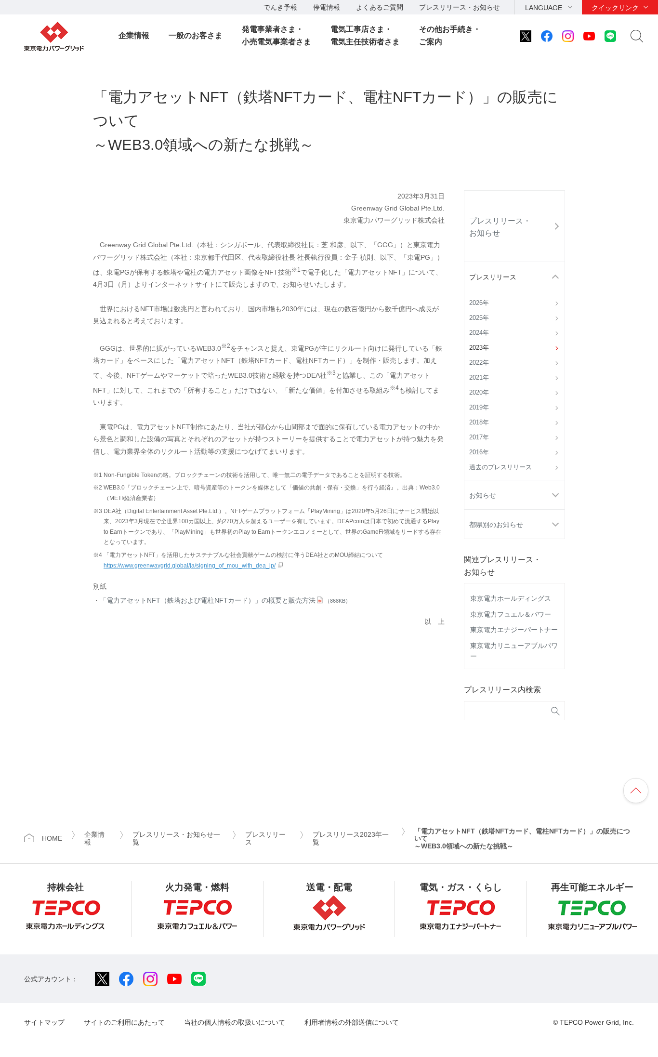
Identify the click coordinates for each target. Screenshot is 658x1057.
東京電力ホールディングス (510, 598)
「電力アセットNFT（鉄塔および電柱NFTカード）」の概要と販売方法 (225, 600)
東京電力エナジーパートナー (514, 630)
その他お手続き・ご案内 (450, 35)
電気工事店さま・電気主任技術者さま (365, 35)
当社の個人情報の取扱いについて (234, 1022)
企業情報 (133, 35)
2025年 (479, 318)
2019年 (479, 407)
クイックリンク (615, 8)
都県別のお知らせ (496, 524)
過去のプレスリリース (500, 467)
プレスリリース (492, 277)
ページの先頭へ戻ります (635, 790)
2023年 (479, 347)
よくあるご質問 (379, 7)
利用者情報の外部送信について (351, 1022)
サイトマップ (44, 1022)
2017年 (479, 437)
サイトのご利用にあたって (124, 1022)
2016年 (479, 452)
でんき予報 (280, 7)
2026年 (479, 303)
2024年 (479, 333)
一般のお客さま (196, 35)
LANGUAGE (543, 8)
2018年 (479, 422)
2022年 (479, 362)
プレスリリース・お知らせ (459, 7)
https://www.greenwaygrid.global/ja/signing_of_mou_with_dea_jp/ (190, 565)
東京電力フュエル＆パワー (510, 614)
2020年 (479, 392)
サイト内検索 (637, 36)
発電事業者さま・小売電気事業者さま (276, 35)
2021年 (479, 377)
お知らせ (482, 495)
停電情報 (326, 7)
